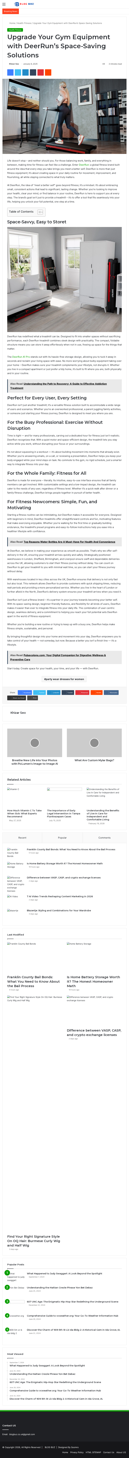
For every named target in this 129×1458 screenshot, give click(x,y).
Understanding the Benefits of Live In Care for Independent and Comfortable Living (103, 815)
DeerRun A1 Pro (21, 356)
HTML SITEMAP (93, 1452)
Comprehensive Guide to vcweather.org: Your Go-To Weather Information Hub (72, 1315)
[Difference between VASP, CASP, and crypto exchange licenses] (16, 884)
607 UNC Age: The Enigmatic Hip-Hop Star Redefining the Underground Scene (72, 1301)
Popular (62, 837)
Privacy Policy (77, 1452)
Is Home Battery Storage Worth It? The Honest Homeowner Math (65, 863)
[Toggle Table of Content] (38, 212)
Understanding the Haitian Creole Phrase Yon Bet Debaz (60, 1287)
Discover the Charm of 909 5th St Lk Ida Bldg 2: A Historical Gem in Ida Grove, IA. (73, 1329)
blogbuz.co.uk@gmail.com (22, 1434)
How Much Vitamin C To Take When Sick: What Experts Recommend (24, 813)
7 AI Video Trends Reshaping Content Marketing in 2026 (60, 896)
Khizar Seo (14, 64)
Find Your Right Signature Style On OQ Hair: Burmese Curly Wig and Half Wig (33, 1241)
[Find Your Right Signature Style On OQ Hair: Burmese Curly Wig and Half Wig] (34, 1114)
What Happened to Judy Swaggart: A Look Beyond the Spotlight (64, 1273)
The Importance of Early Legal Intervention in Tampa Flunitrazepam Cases (63, 813)
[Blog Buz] (24, 4)
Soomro (75, 1447)
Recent (22, 837)
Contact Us (108, 1452)
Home (12, 23)
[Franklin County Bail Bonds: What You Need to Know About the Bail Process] (16, 854)
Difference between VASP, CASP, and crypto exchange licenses (64, 877)
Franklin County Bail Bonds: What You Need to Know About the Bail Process (71, 849)
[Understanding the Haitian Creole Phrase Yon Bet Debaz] (16, 1292)
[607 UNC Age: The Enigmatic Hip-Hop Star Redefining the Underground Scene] (16, 1306)
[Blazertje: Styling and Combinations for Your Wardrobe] (16, 915)
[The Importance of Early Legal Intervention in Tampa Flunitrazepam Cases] (64, 798)
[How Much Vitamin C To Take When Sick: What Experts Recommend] (24, 798)
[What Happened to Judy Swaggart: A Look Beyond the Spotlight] (16, 1278)
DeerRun (84, 164)
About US (121, 1452)
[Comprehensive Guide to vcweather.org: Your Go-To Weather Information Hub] (16, 1320)
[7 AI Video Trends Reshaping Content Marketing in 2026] (16, 901)
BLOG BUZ (50, 1447)
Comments (104, 837)
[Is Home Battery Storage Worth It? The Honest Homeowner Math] (16, 868)
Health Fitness (24, 23)
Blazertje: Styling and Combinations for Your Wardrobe (59, 910)
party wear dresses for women (65, 679)
